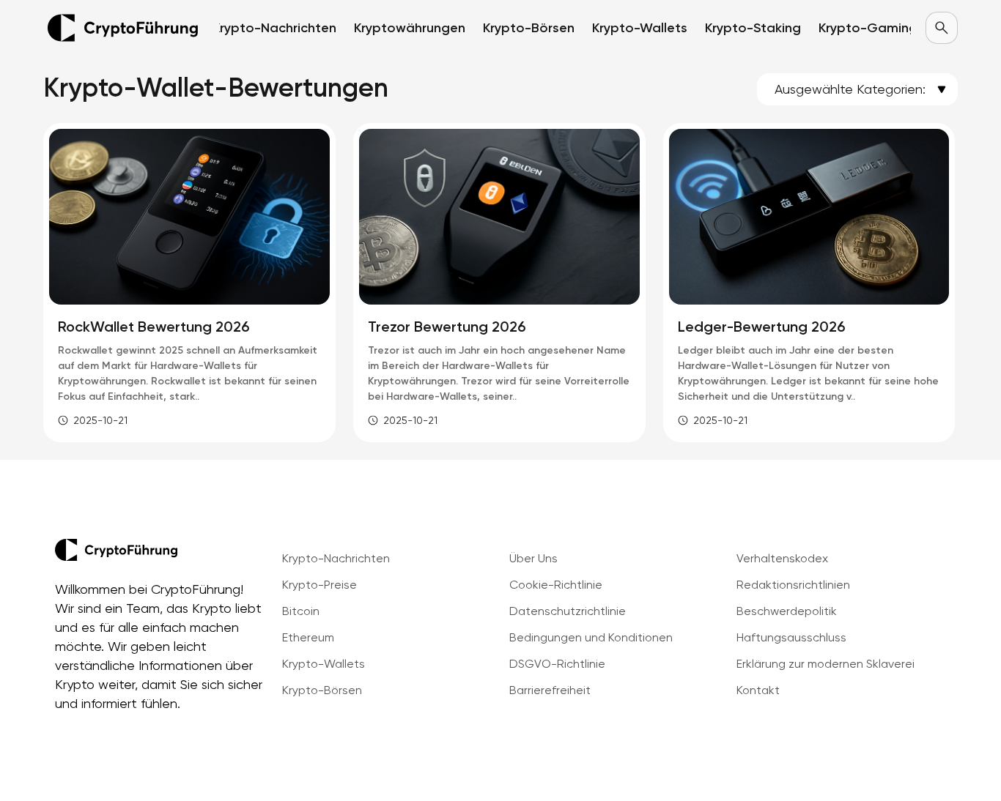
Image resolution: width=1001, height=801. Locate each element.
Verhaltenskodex (782, 558)
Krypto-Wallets (323, 664)
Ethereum (308, 637)
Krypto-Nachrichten (336, 558)
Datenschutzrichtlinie (567, 611)
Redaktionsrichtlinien (793, 585)
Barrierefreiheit (550, 690)
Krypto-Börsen (322, 690)
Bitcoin (300, 611)
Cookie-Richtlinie (555, 585)
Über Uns (533, 558)
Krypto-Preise (319, 585)
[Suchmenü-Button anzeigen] (942, 28)
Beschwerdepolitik (786, 611)
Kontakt (758, 690)
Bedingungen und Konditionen (591, 637)
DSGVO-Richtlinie (557, 664)
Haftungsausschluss (791, 637)
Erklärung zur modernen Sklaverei (825, 664)
